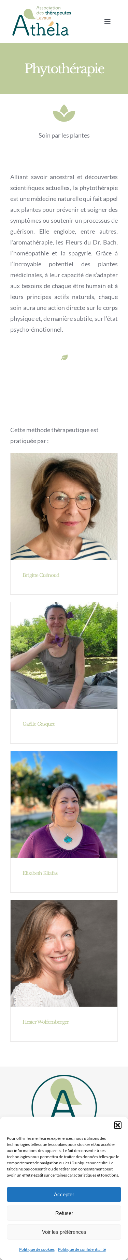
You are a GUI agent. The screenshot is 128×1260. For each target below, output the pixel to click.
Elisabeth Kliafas (40, 873)
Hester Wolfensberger (46, 1022)
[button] (117, 1125)
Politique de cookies (37, 1249)
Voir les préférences (64, 1232)
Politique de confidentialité (82, 1249)
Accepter (64, 1194)
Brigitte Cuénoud (41, 575)
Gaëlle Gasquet (38, 724)
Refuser (64, 1213)
